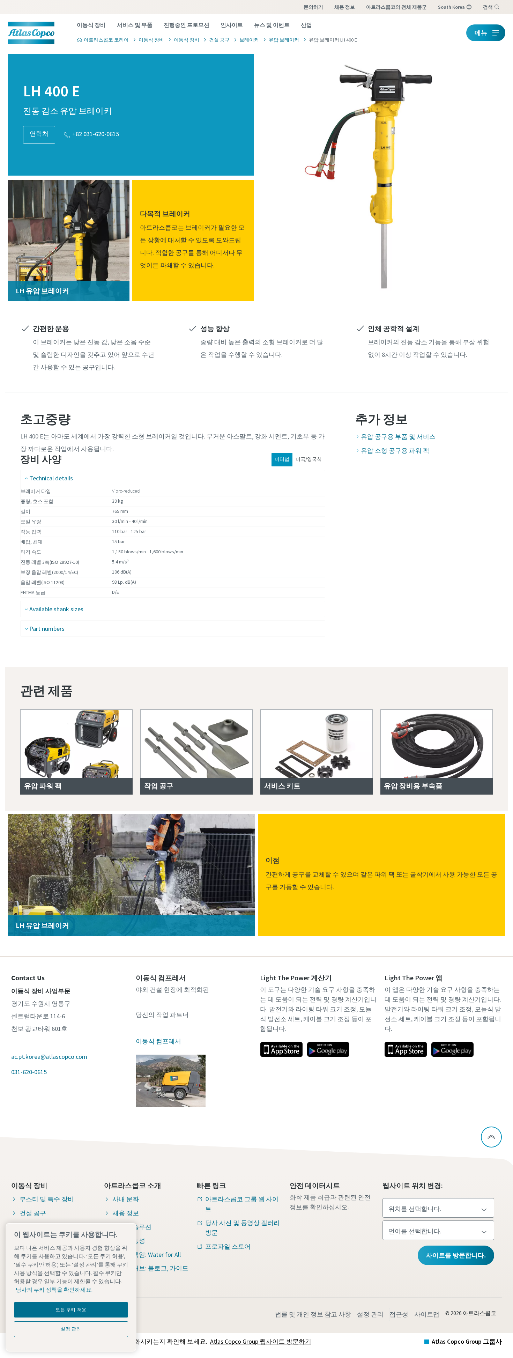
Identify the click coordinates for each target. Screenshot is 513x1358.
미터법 (282, 459)
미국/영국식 (309, 459)
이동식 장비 (91, 24)
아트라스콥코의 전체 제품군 (396, 7)
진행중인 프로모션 (186, 24)
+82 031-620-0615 (95, 134)
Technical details (51, 478)
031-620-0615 (29, 1072)
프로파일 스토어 (228, 1246)
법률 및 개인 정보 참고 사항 (313, 1314)
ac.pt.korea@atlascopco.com (49, 1057)
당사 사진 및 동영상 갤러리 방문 (242, 1228)
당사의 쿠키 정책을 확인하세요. (54, 1289)
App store (281, 1049)
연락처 (39, 134)
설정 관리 (370, 1314)
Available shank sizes (56, 609)
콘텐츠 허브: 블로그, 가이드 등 (150, 1273)
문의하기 (313, 7)
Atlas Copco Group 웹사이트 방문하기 (260, 1341)
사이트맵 (426, 1314)
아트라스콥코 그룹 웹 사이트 (241, 1204)
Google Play (328, 1049)
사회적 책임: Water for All (146, 1254)
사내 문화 (125, 1199)
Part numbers (47, 629)
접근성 (398, 1314)
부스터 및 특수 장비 (47, 1199)
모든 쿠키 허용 (71, 1310)
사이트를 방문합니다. (456, 1255)
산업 (306, 24)
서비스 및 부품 (135, 24)
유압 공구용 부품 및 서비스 (398, 437)
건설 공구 (33, 1213)
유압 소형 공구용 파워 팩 (395, 450)
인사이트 (232, 24)
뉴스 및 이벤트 (272, 24)
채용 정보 (344, 7)
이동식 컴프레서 (158, 1041)
